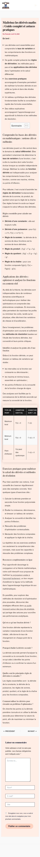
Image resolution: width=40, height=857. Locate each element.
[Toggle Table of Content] (25, 125)
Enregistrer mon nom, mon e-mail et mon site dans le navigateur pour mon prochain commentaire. (19, 816)
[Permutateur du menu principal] (35, 5)
